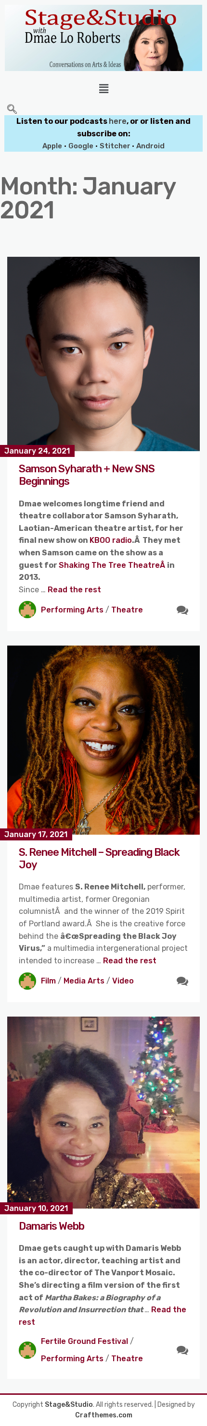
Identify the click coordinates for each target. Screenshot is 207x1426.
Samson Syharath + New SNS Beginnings (87, 475)
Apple (52, 146)
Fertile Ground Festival (84, 1341)
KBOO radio (111, 540)
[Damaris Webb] (103, 1113)
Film (48, 980)
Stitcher (116, 146)
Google (80, 146)
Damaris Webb (51, 1226)
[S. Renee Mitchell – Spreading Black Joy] (103, 740)
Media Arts (84, 980)
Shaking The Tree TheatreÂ (113, 565)
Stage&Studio (69, 1405)
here (118, 121)
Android (150, 146)
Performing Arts (72, 609)
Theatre (127, 609)
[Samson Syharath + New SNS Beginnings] (103, 354)
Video (123, 980)
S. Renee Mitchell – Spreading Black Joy (99, 858)
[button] (103, 89)
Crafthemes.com (103, 1415)
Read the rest (74, 589)
